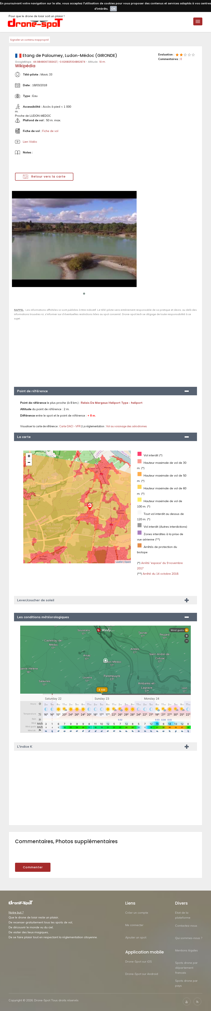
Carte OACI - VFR (70, 426)
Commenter (33, 867)
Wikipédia (25, 66)
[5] (193, 55)
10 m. (102, 62)
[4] (189, 55)
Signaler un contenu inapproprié (29, 39)
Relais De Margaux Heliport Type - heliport (111, 403)
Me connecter (134, 925)
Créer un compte (136, 912)
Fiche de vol (50, 131)
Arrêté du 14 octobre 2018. (160, 574)
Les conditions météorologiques (43, 617)
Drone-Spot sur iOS (138, 961)
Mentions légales (186, 950)
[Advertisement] (105, 352)
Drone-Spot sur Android (141, 974)
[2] (181, 55)
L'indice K (24, 746)
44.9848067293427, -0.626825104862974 (59, 62)
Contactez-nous (186, 925)
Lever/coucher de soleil (35, 600)
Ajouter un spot (135, 937)
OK (113, 9)
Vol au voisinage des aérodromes (126, 426)
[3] (185, 55)
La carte (24, 437)
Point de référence (32, 391)
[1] (177, 55)
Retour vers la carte (48, 176)
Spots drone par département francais (186, 968)
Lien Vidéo (30, 142)
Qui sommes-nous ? (188, 938)
